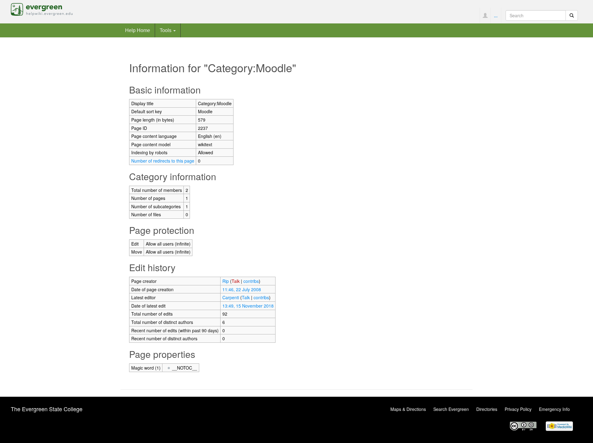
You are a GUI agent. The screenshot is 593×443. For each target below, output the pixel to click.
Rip (225, 281)
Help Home (137, 30)
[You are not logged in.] (485, 15)
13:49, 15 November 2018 (248, 306)
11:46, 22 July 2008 (241, 289)
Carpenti (230, 297)
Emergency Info (554, 409)
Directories (486, 409)
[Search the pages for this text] (572, 15)
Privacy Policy (518, 409)
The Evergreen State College (46, 409)
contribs (251, 281)
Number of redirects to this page (162, 161)
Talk (236, 281)
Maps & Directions (408, 409)
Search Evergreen (451, 409)
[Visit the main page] (42, 9)
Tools (166, 30)
